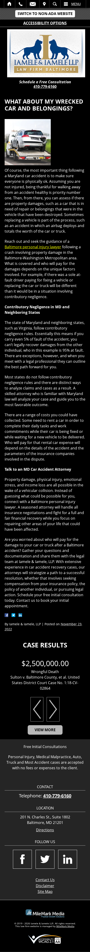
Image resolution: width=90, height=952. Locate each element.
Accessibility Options (45, 23)
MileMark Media (65, 926)
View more (45, 729)
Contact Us (45, 879)
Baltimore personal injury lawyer (33, 246)
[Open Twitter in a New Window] (45, 859)
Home (9, 4)
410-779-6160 (45, 86)
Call (20, 4)
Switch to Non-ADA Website (45, 13)
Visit (44, 4)
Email (32, 4)
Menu (76, 4)
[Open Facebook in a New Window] (22, 859)
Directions (45, 830)
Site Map (45, 891)
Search (54, 4)
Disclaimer (45, 885)
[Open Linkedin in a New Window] (67, 859)
